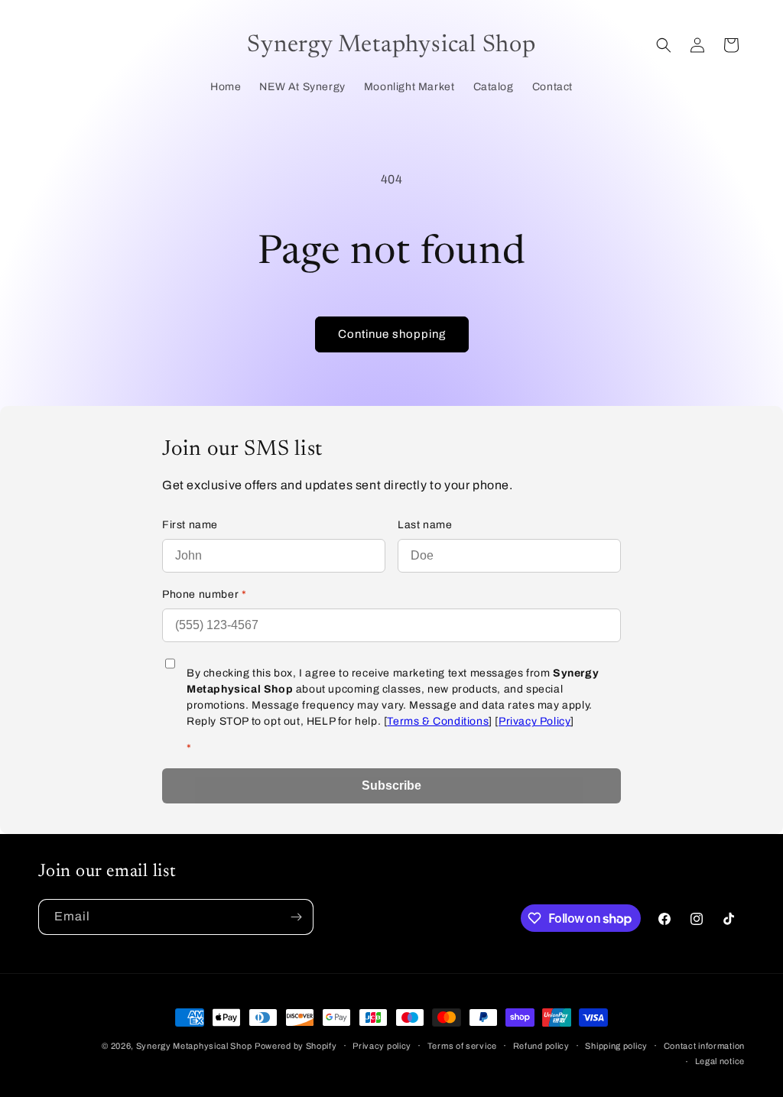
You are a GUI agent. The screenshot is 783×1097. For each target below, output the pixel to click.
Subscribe (391, 785)
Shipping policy (616, 1045)
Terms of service (462, 1045)
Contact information (704, 1045)
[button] (664, 45)
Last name (425, 525)
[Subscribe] (296, 917)
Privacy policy (382, 1045)
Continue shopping (392, 334)
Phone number (204, 594)
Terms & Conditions (438, 721)
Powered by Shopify (296, 1045)
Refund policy (541, 1045)
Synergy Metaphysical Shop (194, 1045)
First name (190, 525)
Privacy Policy (534, 721)
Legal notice (720, 1061)
